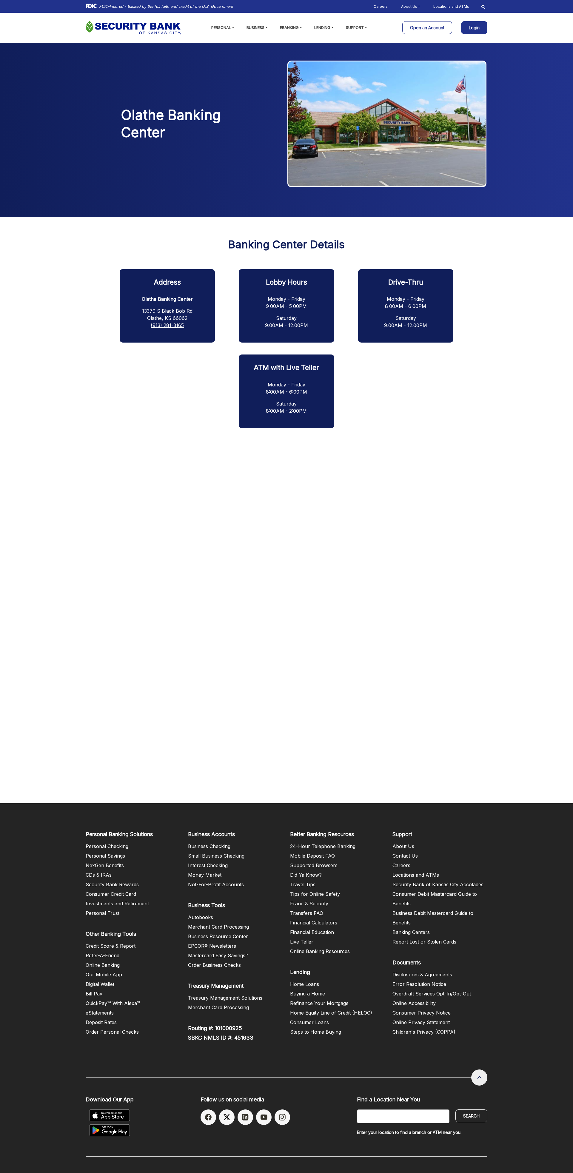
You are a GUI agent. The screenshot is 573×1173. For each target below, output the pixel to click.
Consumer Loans (309, 1022)
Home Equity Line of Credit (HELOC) (331, 1013)
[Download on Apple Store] (110, 1115)
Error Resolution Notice (419, 984)
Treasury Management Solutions (225, 998)
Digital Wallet (100, 984)
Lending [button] (322, 27)
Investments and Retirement (117, 904)
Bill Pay (94, 994)
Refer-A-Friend (102, 955)
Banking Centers (411, 932)
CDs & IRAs (99, 875)
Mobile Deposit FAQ (312, 856)
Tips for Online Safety (315, 894)
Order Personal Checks (112, 1032)
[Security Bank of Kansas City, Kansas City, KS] (133, 27)
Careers (381, 6)
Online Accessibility (414, 1003)
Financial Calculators (313, 923)
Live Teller (301, 942)
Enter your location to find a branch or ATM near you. (409, 1132)
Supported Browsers (314, 865)
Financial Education (312, 932)
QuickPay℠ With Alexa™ (113, 1003)
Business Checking (209, 846)
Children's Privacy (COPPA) (423, 1032)
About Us (403, 846)
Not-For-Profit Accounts (216, 884)
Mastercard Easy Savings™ (218, 955)
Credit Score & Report (110, 946)
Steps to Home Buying (315, 1032)
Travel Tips (302, 884)
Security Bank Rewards (112, 884)
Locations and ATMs (451, 6)
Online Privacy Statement (421, 1022)
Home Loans (304, 984)
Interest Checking (208, 865)
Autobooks (200, 917)
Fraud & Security (309, 904)
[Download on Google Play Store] (110, 1130)
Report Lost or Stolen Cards (424, 942)
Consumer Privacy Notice (421, 1013)
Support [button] (355, 27)
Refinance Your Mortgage (319, 1003)
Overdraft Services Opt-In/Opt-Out (431, 994)
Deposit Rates (101, 1022)
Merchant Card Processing (218, 927)
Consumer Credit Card (111, 894)
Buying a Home (307, 994)
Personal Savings (105, 856)
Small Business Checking (216, 856)
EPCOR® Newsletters (212, 946)
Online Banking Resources (320, 951)
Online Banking (103, 965)
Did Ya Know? (306, 875)
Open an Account (431, 27)
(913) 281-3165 (167, 325)
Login (474, 26)
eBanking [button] (289, 27)
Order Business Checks (214, 965)
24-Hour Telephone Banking (322, 846)
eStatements (100, 1013)
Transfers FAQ (306, 913)
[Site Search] (483, 6)
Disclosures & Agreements (422, 975)
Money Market (204, 875)
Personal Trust (102, 913)
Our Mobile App (104, 975)
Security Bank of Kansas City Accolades (437, 884)
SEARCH (471, 1115)
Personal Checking (107, 846)
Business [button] (255, 27)
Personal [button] (221, 27)
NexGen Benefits (105, 865)
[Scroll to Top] (479, 1077)
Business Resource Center (218, 936)
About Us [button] (409, 6)
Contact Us (405, 856)
